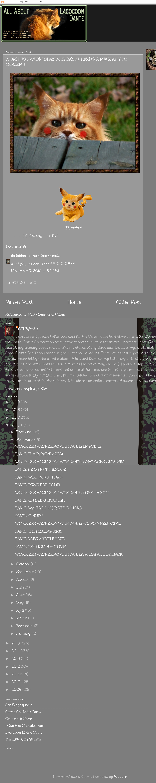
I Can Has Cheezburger (24, 725)
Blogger (120, 776)
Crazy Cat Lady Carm (23, 711)
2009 (17, 689)
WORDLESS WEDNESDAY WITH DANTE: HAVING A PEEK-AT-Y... (68, 523)
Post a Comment (22, 282)
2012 (16, 666)
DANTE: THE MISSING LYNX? (39, 531)
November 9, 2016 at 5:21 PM (35, 270)
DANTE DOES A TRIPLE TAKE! (40, 539)
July (20, 587)
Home (74, 302)
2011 (16, 674)
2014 (16, 650)
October (23, 564)
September (25, 571)
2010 (16, 681)
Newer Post (19, 302)
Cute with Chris (18, 718)
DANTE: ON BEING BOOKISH (40, 500)
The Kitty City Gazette (23, 739)
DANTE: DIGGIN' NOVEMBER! (39, 454)
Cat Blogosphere (18, 705)
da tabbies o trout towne (31, 255)
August (22, 579)
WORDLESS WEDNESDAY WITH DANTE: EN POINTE (58, 446)
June (21, 595)
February (24, 625)
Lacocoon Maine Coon (23, 732)
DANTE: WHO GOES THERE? (39, 477)
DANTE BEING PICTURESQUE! (41, 469)
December (25, 432)
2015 (16, 643)
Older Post (128, 302)
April (20, 610)
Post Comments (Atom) (47, 314)
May (20, 602)
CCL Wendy (28, 328)
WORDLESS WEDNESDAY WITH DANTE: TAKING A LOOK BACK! (69, 554)
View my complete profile (26, 388)
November (25, 439)
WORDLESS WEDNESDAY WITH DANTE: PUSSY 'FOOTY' (61, 492)
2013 (16, 658)
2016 (16, 425)
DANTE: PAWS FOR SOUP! (37, 485)
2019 (16, 402)
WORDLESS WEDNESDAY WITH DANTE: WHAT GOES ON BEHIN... (70, 461)
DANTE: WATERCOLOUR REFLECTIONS (48, 508)
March (22, 618)
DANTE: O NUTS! (29, 515)
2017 (16, 417)
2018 (16, 409)
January (23, 633)
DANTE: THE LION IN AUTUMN (40, 546)
